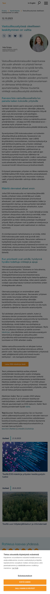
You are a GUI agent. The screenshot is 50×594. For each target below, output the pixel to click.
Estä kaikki (24, 582)
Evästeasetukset (25, 576)
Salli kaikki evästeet (25, 588)
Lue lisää (15, 568)
